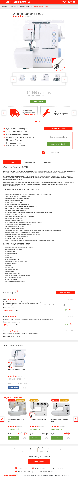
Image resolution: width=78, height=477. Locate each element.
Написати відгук (65, 292)
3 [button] (41, 121)
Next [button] (64, 79)
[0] (63, 2)
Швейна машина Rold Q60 (59, 420)
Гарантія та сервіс (40, 449)
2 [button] (39, 121)
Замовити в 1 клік (58, 144)
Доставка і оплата (33, 450)
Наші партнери (24, 450)
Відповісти (9, 310)
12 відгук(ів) (28, 16)
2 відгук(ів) (19, 426)
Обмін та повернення (48, 450)
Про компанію (15, 450)
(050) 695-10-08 (40, 468)
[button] (28, 2)
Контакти (55, 450)
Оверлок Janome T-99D (16, 369)
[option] (39, 45)
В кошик (13, 438)
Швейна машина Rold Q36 (16, 420)
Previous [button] (13, 79)
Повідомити (38, 101)
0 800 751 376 (22, 468)
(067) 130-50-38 (58, 468)
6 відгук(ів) (41, 426)
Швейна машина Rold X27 (37, 420)
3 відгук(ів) (62, 426)
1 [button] (36, 121)
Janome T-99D (53, 152)
